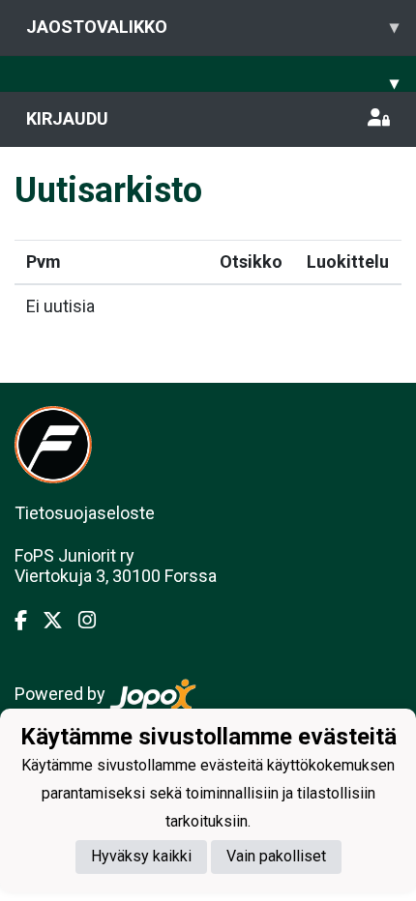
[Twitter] (60, 620)
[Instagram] (94, 620)
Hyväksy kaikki (141, 856)
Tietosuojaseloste (85, 513)
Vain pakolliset (276, 856)
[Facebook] (29, 620)
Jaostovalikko (212, 26)
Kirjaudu (67, 118)
